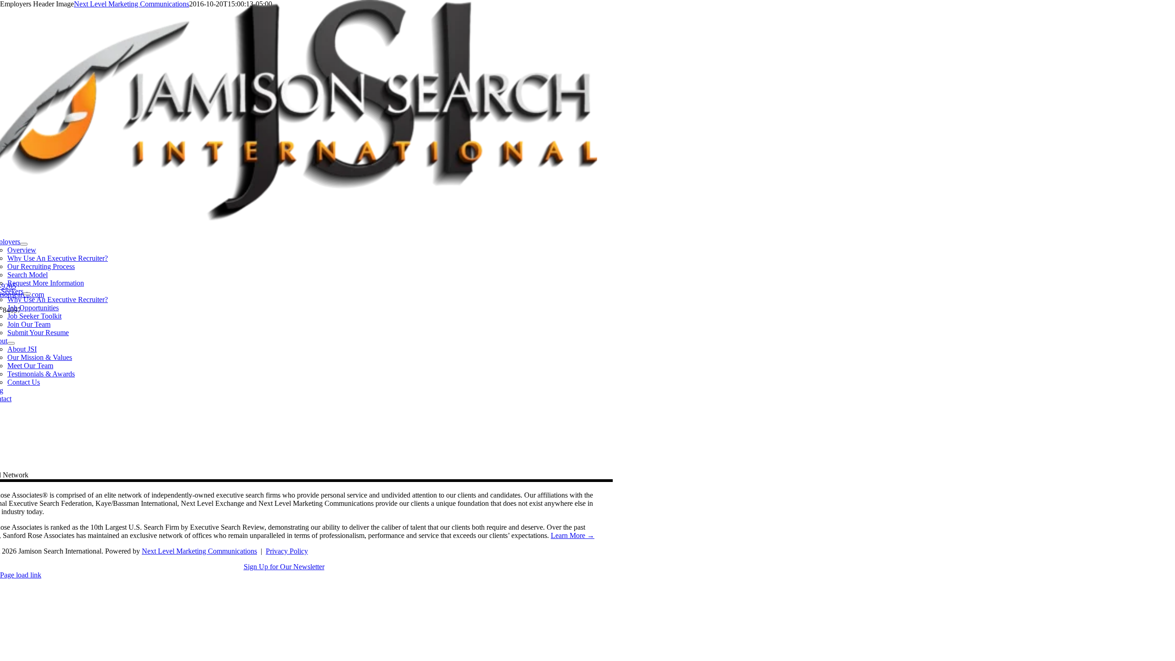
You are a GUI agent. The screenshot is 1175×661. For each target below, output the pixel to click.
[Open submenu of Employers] (24, 244)
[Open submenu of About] (11, 343)
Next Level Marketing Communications (199, 551)
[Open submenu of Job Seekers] (27, 293)
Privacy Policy (287, 551)
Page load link (20, 575)
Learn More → (572, 535)
